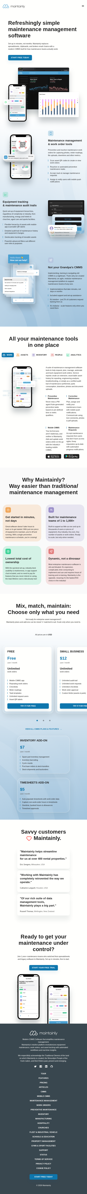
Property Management (43, 1141)
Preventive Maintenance (44, 1110)
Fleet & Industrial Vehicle (43, 1132)
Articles (43, 1087)
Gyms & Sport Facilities (43, 1146)
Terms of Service (44, 1159)
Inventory (43, 1114)
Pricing (43, 1083)
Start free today (20, 58)
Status (43, 1155)
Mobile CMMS (43, 1096)
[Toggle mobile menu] (83, 6)
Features (43, 1078)
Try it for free (28, 706)
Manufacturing (43, 1119)
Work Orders (43, 1105)
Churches (43, 1128)
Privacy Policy (43, 1164)
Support (43, 1150)
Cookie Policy (43, 1168)
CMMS (43, 1092)
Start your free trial (43, 968)
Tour (43, 1074)
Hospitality (43, 1123)
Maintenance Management (43, 1101)
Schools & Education (43, 1137)
